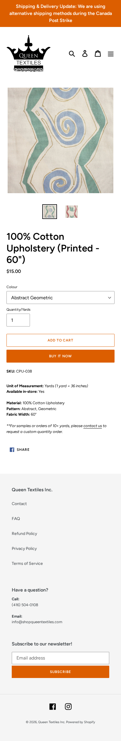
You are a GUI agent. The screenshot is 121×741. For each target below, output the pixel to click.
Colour (11, 287)
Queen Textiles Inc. (51, 722)
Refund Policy (24, 533)
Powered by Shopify (80, 722)
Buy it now (60, 356)
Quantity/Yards (18, 309)
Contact (19, 503)
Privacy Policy (24, 548)
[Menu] (110, 53)
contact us (92, 426)
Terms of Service (27, 563)
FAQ (16, 518)
